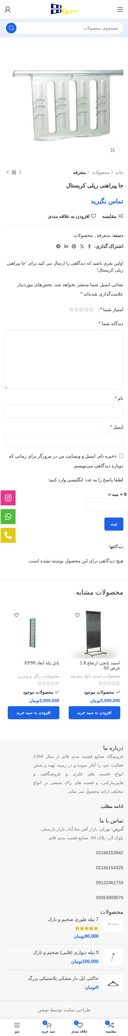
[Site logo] (64, 9)
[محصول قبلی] (20, 172)
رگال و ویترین (29, 676)
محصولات (100, 172)
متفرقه (79, 172)
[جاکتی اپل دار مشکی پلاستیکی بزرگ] (113, 983)
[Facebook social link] (89, 246)
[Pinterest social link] (74, 246)
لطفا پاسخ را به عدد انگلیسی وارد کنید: (85, 479)
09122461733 (109, 882)
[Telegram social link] (58, 246)
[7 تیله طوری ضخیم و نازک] (113, 927)
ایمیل (116, 427)
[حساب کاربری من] (8, 9)
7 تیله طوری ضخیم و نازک (73, 919)
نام (119, 398)
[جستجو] (11, 28)
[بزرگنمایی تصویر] (112, 150)
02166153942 (109, 852)
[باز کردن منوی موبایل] (120, 9)
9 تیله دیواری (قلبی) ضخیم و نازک (65, 952)
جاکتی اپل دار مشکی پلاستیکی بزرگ (63, 978)
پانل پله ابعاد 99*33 (41, 663)
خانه (118, 172)
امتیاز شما (111, 309)
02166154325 (109, 867)
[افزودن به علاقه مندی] (77, 615)
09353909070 (109, 897)
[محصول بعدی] (8, 172)
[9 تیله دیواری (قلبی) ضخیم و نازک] (113, 957)
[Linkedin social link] (66, 246)
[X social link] (82, 246)
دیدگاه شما (110, 323)
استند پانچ (93, 676)
